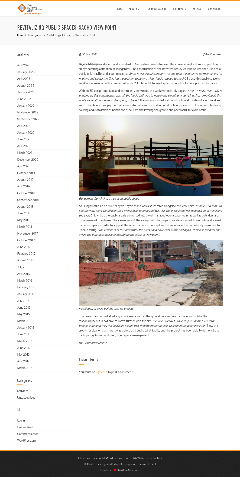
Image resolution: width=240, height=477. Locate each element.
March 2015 (24, 321)
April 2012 (23, 361)
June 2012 (24, 348)
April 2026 (23, 65)
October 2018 (26, 193)
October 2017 (26, 240)
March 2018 (24, 227)
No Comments (214, 54)
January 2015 (25, 328)
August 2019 (25, 180)
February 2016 (26, 287)
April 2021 (23, 146)
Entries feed (25, 427)
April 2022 (23, 126)
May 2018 (23, 220)
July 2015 (23, 301)
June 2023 (24, 99)
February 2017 (26, 254)
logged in (101, 372)
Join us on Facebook (91, 458)
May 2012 (23, 355)
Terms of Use (146, 464)
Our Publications (157, 8)
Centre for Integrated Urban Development (111, 464)
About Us (134, 8)
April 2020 (23, 166)
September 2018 (28, 200)
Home (119, 8)
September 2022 (28, 119)
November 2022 (27, 112)
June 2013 (24, 334)
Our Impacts (179, 8)
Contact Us (214, 8)
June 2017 (24, 247)
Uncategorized (26, 397)
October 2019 (26, 173)
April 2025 (23, 79)
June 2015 (24, 307)
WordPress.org (26, 440)
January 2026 (26, 72)
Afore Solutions (130, 470)
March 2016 (24, 281)
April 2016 (23, 274)
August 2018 (25, 207)
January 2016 (25, 294)
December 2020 (27, 160)
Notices (197, 8)
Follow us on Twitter (120, 458)
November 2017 (27, 234)
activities (22, 391)
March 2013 (24, 341)
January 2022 (26, 133)
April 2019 (23, 186)
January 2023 (26, 106)
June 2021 (24, 139)
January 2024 (26, 92)
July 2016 (23, 267)
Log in (21, 420)
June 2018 (23, 213)
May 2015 (23, 314)
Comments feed (27, 434)
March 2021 (24, 153)
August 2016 (25, 260)
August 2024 (25, 86)
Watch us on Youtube (150, 458)
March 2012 (24, 368)
